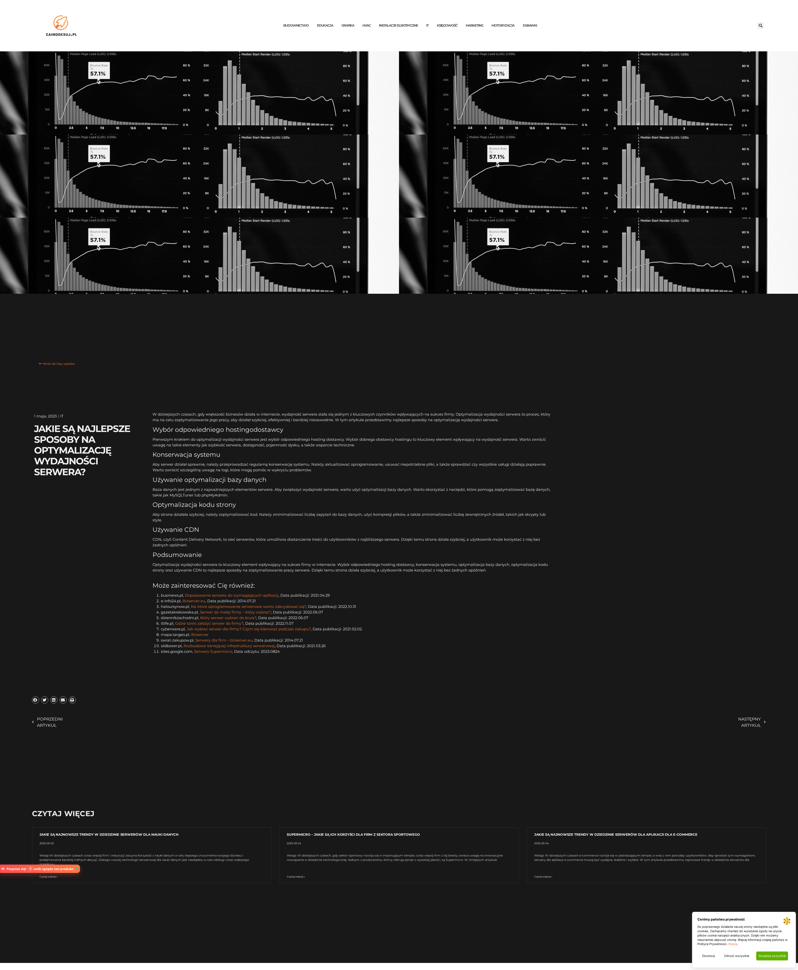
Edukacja (325, 25)
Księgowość (447, 25)
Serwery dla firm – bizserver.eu (223, 640)
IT (427, 25)
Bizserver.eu (193, 601)
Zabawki (530, 25)
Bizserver (199, 634)
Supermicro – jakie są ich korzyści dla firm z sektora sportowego (353, 835)
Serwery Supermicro (213, 651)
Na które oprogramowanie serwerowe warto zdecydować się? (248, 606)
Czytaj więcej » (48, 876)
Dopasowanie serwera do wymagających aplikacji (231, 595)
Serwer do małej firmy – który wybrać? (235, 612)
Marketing (474, 25)
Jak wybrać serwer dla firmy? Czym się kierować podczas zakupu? (249, 629)
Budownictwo (296, 25)
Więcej (732, 944)
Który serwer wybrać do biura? (228, 618)
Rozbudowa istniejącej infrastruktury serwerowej (229, 646)
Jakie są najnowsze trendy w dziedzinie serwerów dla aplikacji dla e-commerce (615, 835)
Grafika (347, 25)
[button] (760, 25)
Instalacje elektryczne (398, 25)
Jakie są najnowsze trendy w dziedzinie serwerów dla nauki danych (109, 835)
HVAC (366, 25)
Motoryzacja (502, 25)
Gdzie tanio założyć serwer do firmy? (209, 623)
